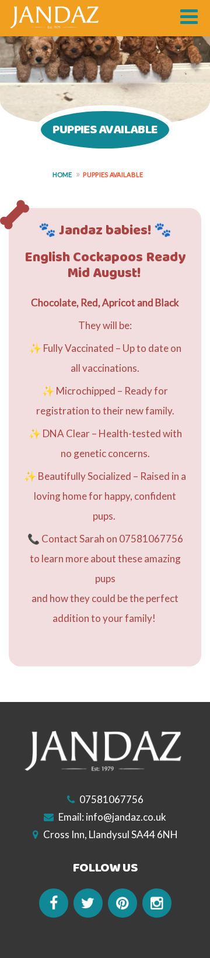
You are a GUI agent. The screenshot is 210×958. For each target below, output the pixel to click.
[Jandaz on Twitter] (88, 903)
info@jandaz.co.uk (126, 817)
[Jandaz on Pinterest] (122, 903)
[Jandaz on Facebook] (53, 903)
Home (62, 174)
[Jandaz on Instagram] (157, 903)
